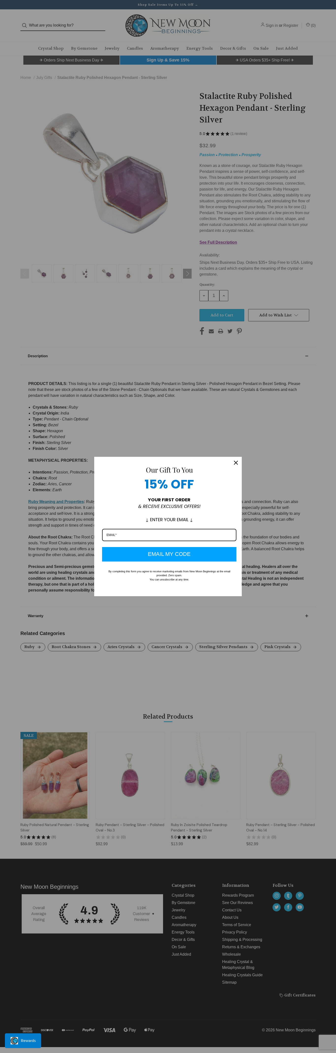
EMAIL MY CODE (169, 554)
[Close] (236, 463)
